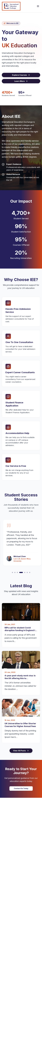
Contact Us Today (21, 788)
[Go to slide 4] (21, 572)
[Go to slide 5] (24, 572)
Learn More (19, 81)
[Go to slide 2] (14, 572)
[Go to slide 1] (12, 572)
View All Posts (19, 751)
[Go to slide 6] (27, 572)
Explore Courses (19, 75)
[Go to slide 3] (17, 572)
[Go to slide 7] (29, 572)
